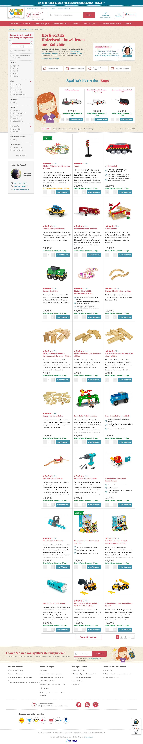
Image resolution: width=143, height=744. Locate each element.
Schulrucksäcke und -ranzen (18, 24)
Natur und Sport (90, 24)
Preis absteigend (75, 129)
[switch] (136, 732)
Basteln (76, 24)
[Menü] (139, 719)
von (11, 43)
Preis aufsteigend (59, 129)
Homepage (11, 29)
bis (31, 43)
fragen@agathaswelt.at (21, 190)
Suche (88, 15)
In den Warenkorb (76, 119)
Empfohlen (46, 129)
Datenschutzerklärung (95, 659)
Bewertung (88, 129)
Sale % (127, 24)
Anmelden (99, 654)
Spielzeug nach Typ (40, 24)
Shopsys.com (88, 737)
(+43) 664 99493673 (36, 16)
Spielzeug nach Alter (60, 24)
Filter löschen (20, 155)
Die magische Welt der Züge (107, 51)
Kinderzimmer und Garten (110, 24)
